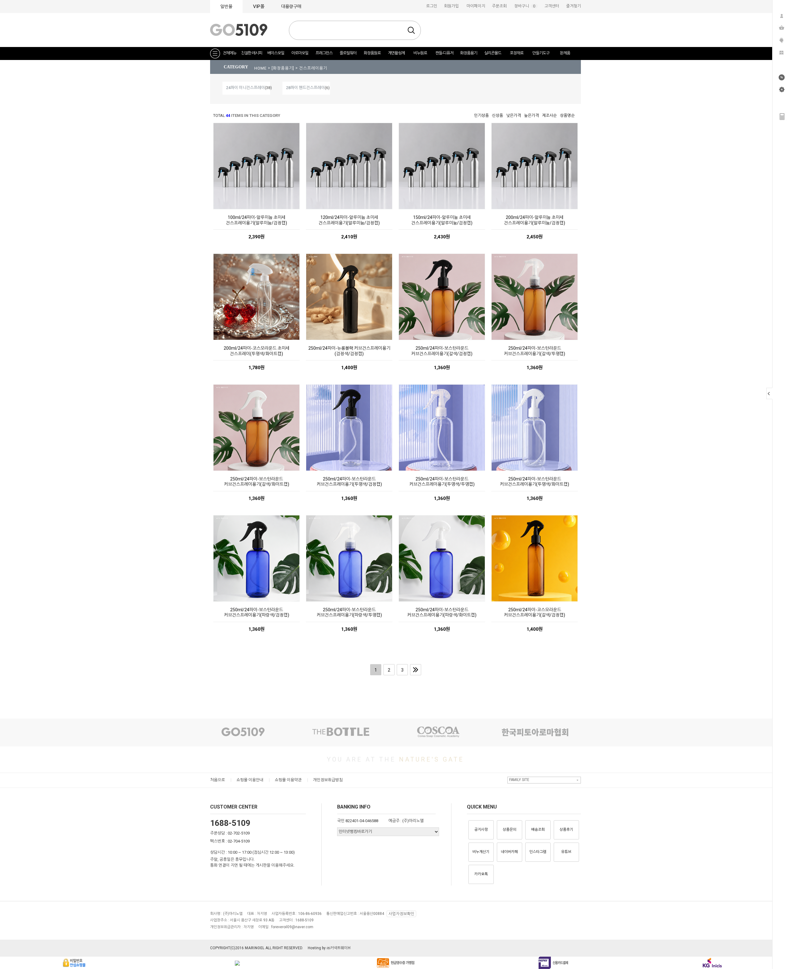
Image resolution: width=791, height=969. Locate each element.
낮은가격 (513, 115)
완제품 (565, 53)
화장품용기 (468, 53)
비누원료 (420, 53)
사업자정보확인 (401, 913)
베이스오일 (275, 53)
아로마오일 (299, 53)
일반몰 (226, 6)
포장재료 (516, 53)
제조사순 (549, 115)
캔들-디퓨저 (444, 53)
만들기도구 (540, 53)
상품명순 (567, 115)
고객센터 (551, 6)
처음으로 (217, 780)
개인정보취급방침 (328, 780)
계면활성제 (396, 53)
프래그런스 (323, 53)
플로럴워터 (348, 53)
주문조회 (499, 6)
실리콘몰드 (492, 53)
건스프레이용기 (313, 68)
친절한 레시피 (251, 53)
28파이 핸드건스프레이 (305, 87)
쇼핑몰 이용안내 (249, 780)
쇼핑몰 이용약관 (288, 780)
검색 (411, 30)
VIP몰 (258, 6)
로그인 (431, 6)
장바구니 (526, 6)
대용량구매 (291, 6)
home (260, 68)
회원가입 (451, 6)
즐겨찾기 (573, 6)
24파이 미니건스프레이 (245, 87)
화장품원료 (372, 53)
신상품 (497, 115)
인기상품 (481, 115)
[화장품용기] (283, 68)
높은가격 (531, 115)
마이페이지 (476, 6)
